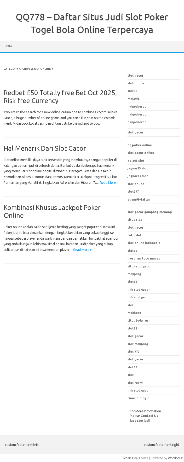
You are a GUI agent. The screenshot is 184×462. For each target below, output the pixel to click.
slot (130, 374)
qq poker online (139, 145)
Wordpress (176, 458)
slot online (135, 83)
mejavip (133, 98)
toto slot (134, 235)
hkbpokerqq (136, 106)
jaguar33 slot (137, 168)
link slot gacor (138, 297)
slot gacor (135, 75)
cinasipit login (138, 398)
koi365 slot (135, 160)
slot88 (132, 90)
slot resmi (135, 382)
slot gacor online (140, 152)
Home (9, 46)
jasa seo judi (140, 420)
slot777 (133, 191)
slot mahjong (137, 344)
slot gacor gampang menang (149, 212)
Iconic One (130, 458)
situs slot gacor (139, 266)
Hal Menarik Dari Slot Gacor (45, 148)
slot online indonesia (143, 242)
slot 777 (133, 351)
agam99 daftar (138, 199)
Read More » (109, 183)
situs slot (134, 219)
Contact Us (149, 416)
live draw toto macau (143, 258)
